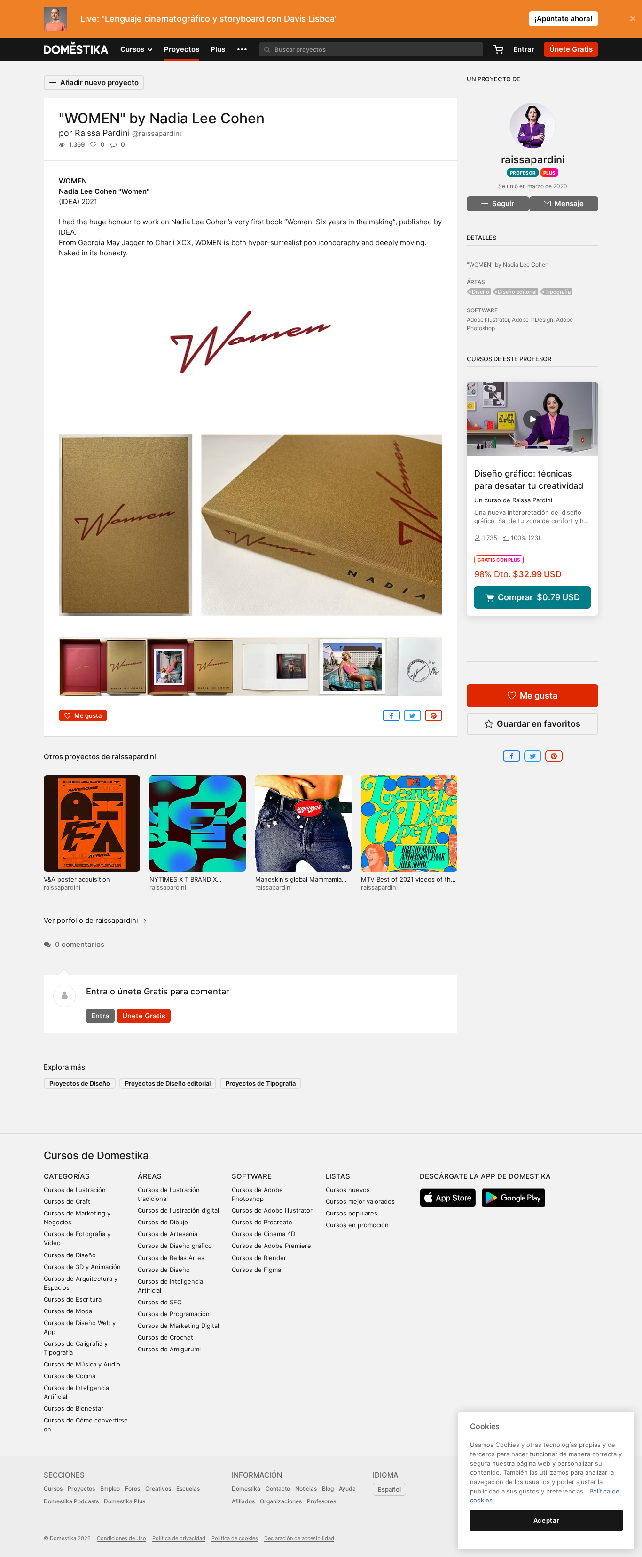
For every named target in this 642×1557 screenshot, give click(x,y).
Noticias (306, 1488)
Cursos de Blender (259, 1258)
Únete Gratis (143, 1015)
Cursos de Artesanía (167, 1234)
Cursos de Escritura (73, 1299)
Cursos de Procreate (262, 1222)
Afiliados (243, 1501)
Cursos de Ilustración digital (178, 1210)
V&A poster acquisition (77, 879)
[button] (242, 49)
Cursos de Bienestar (73, 1408)
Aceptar (546, 1520)
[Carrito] (498, 49)
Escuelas (188, 1488)
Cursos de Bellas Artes (171, 1258)
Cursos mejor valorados (360, 1201)
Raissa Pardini (128, 133)
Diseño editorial (517, 291)
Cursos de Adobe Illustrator (272, 1210)
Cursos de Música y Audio (82, 1364)
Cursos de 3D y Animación (82, 1267)
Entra (100, 1015)
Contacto (278, 1488)
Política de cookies (234, 1538)
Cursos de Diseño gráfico (175, 1245)
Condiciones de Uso (121, 1538)
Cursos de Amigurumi (169, 1349)
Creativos (158, 1488)
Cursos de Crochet (165, 1337)
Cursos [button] (133, 49)
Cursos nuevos (348, 1189)
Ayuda (347, 1488)
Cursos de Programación (174, 1314)
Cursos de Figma (256, 1269)
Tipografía (558, 291)
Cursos (53, 1488)
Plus (218, 49)
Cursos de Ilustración (75, 1189)
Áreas (150, 1176)
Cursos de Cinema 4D (263, 1234)
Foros (132, 1488)
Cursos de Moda (68, 1311)
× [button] (632, 18)
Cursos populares (351, 1213)
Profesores (321, 1501)
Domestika (246, 1488)
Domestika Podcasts (71, 1501)
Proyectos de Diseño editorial (168, 1083)
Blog (328, 1488)
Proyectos (181, 49)
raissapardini (134, 756)
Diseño (480, 291)
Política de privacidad (178, 1538)
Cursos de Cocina (69, 1376)
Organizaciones (281, 1501)
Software (252, 1176)
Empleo (110, 1488)
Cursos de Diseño (70, 1255)
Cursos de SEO (160, 1302)
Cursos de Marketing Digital (178, 1325)
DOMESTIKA (76, 49)
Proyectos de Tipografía (261, 1083)
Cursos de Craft (67, 1201)
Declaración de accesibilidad (299, 1538)
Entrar (523, 49)
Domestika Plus (124, 1501)
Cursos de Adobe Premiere (271, 1245)
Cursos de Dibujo (163, 1222)
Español (389, 1489)
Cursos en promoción (357, 1225)
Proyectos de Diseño (79, 1083)
